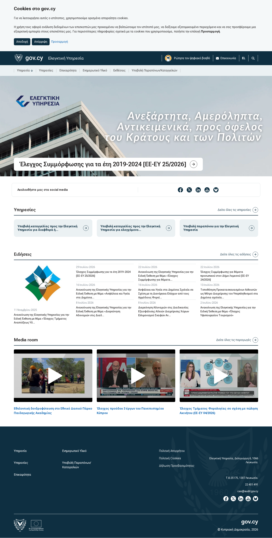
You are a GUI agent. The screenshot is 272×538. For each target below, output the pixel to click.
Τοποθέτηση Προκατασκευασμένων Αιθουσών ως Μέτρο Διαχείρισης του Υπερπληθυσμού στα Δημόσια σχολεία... (229, 293)
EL (243, 58)
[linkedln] (198, 189)
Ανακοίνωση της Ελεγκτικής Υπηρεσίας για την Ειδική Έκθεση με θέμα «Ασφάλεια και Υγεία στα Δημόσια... (103, 293)
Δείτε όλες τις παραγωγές (233, 340)
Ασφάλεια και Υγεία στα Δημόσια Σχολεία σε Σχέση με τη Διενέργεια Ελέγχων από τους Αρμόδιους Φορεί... (165, 293)
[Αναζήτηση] (253, 58)
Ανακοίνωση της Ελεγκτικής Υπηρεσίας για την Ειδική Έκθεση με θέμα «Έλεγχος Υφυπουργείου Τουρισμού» (228, 311)
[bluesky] (216, 189)
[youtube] (207, 189)
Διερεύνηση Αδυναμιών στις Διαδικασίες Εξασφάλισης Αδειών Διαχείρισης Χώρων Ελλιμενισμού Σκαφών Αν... (163, 311)
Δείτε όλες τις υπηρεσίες (234, 210)
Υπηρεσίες (46, 70)
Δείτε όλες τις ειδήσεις (235, 254)
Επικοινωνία (228, 58)
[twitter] (189, 189)
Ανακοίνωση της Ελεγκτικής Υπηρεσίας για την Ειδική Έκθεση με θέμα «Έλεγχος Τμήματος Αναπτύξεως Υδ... (41, 318)
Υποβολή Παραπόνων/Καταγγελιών (154, 70)
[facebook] (180, 189)
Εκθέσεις (119, 70)
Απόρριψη (40, 41)
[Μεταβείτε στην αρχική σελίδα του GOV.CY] (29, 58)
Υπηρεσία (23, 70)
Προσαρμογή (59, 41)
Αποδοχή (22, 41)
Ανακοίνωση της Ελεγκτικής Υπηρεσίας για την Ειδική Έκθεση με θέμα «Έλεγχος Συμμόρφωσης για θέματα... (166, 275)
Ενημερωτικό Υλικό (95, 70)
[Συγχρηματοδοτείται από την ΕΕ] (36, 525)
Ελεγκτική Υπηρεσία (66, 58)
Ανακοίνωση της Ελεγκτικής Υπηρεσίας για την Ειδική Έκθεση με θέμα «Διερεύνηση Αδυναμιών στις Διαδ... (103, 311)
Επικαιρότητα (68, 70)
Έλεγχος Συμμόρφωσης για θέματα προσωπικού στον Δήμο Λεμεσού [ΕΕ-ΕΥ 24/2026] (224, 275)
